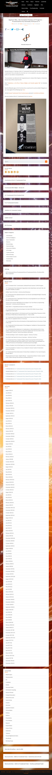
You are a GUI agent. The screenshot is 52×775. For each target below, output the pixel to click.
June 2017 (8, 645)
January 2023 (9, 482)
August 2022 (8, 492)
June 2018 (8, 614)
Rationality (8, 260)
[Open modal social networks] (22, 29)
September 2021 (9, 515)
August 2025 (8, 418)
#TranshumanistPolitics (31, 272)
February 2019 (9, 594)
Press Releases (9, 720)
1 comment (37, 23)
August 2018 (8, 609)
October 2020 (9, 543)
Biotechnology (9, 244)
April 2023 (8, 474)
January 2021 (9, 535)
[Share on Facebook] (7, 29)
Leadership (43, 1)
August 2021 (8, 517)
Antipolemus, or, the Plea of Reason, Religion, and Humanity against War (24, 83)
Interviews (8, 705)
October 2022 (9, 489)
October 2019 (9, 573)
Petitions (8, 712)
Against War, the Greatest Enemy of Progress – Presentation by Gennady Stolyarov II (26, 20)
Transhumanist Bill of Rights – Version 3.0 (14, 187)
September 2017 (9, 637)
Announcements (9, 677)
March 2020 (8, 561)
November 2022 (9, 487)
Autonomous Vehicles (11, 248)
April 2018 (8, 619)
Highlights (36, 4)
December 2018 (9, 599)
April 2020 (8, 558)
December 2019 (9, 568)
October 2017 (9, 635)
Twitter (23, 11)
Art (6, 679)
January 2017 (9, 658)
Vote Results (8, 738)
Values (31, 1)
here (24, 89)
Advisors (23, 4)
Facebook (42, 8)
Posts (27, 1)
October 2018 (9, 604)
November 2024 (9, 436)
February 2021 (9, 533)
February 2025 (9, 428)
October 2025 (9, 413)
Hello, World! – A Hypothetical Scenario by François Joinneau (19, 306)
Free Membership (34, 8)
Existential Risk (9, 258)
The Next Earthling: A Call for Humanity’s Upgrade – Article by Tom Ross (21, 334)
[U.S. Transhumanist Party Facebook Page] (6, 172)
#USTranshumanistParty (11, 272)
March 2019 (8, 591)
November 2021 (9, 510)
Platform (37, 1)
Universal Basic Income (11, 256)
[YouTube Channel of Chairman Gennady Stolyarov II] (15, 172)
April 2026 (8, 400)
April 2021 (8, 528)
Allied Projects (9, 674)
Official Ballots (9, 710)
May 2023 (8, 472)
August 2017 (8, 640)
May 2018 (8, 617)
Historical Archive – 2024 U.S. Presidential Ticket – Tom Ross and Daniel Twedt (24, 764)
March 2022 (8, 500)
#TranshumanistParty (21, 272)
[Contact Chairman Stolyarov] (18, 172)
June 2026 (8, 395)
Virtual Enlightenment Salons (12, 735)
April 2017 (8, 650)
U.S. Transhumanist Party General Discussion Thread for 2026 (27, 368)
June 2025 (8, 421)
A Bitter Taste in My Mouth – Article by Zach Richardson (18, 292)
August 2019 (8, 579)
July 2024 (8, 446)
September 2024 (9, 441)
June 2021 (8, 522)
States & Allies (25, 8)
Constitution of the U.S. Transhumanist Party (15, 180)
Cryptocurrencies (10, 252)
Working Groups (9, 740)
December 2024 (9, 433)
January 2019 (9, 596)
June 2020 (8, 553)
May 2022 (8, 497)
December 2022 (9, 484)
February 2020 (9, 563)
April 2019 (8, 589)
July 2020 (8, 551)
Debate (7, 684)
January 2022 (9, 505)
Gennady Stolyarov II (27, 23)
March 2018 (8, 622)
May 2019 (8, 586)
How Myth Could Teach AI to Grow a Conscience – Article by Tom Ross (21, 337)
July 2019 (8, 581)
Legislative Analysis (10, 707)
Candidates (29, 4)
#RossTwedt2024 (10, 273)
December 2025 (9, 408)
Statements (8, 730)
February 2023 (9, 479)
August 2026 (8, 390)
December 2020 (9, 538)
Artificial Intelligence (10, 237)
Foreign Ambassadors (10, 695)
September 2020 (9, 545)
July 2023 (8, 469)
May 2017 (8, 647)
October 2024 (9, 438)
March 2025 (8, 426)
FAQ (42, 4)
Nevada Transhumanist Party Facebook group (18, 93)
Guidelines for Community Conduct (13, 210)
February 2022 (9, 502)
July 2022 (8, 494)
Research (8, 723)
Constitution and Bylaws (38, 93)
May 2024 (8, 451)
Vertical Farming (10, 254)
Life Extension (9, 235)
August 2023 (8, 466)
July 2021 (8, 520)
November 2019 (9, 571)
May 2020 (8, 556)
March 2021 (8, 530)
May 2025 (8, 423)
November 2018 (9, 602)
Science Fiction (9, 728)
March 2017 (8, 653)
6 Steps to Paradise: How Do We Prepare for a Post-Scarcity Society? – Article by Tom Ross (25, 345)
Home (23, 1)
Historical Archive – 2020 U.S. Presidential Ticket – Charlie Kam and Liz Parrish (23, 756)
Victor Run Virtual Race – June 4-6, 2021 (14, 749)
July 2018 (8, 612)
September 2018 (9, 607)
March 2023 (8, 477)
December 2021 (9, 507)
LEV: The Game (8, 225)
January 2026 (9, 405)
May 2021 (8, 525)
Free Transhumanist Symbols (11, 202)
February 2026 (9, 403)
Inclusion (8, 702)
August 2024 (8, 443)
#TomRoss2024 (40, 272)
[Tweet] (13, 29)
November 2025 (9, 410)
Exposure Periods (9, 692)
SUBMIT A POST (8, 217)
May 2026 (8, 398)
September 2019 (9, 576)
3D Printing (8, 250)
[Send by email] (18, 29)
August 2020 (8, 548)
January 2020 (9, 566)
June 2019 (8, 584)
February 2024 (9, 456)
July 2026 (8, 392)
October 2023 (9, 461)
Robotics (8, 241)
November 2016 (9, 663)
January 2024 (9, 459)
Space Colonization (10, 239)
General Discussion (10, 697)
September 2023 (9, 464)
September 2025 (9, 415)
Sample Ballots (9, 725)
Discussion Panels (9, 687)
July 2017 (8, 642)
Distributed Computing (11, 689)
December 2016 (9, 660)
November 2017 (9, 632)
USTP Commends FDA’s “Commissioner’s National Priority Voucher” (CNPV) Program (24, 285)
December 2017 (9, 630)
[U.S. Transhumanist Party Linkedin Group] (12, 172)
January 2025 (9, 431)
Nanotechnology (10, 246)
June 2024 (8, 449)
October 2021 (9, 512)
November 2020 (9, 540)
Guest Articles (9, 700)
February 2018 (9, 625)
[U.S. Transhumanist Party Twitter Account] (9, 172)
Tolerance (8, 733)
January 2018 (9, 627)
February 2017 (9, 655)
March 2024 (8, 454)
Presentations (9, 718)
